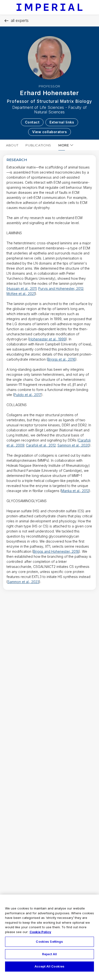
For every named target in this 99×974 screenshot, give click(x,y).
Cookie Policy (40, 932)
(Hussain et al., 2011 (21, 288)
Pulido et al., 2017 (27, 395)
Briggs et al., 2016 (61, 359)
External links (62, 122)
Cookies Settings (49, 941)
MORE (63, 145)
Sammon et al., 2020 (73, 445)
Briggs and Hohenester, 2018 (56, 551)
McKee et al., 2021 (20, 294)
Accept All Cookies (49, 966)
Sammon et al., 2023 (23, 582)
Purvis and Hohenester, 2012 (60, 288)
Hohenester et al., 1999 (47, 339)
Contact (32, 122)
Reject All (49, 954)
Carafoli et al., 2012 (41, 445)
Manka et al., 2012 (75, 491)
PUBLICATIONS (38, 145)
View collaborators (49, 132)
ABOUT (12, 145)
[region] (49, 934)
